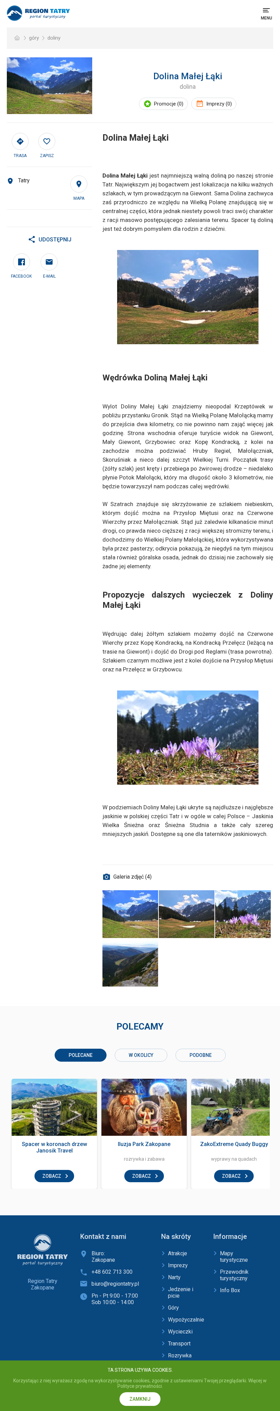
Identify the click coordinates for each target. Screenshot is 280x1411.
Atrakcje (177, 1253)
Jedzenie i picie (180, 1292)
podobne (201, 1055)
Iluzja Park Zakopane (144, 1144)
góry (34, 38)
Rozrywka (180, 1355)
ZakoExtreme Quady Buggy (234, 1144)
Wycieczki (180, 1331)
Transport (179, 1343)
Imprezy (178, 1265)
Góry (173, 1307)
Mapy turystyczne (234, 1256)
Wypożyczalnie (186, 1319)
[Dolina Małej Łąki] (49, 85)
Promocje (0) (168, 104)
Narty (174, 1277)
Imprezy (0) (219, 104)
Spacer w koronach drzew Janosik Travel (54, 1147)
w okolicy (141, 1055)
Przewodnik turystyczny (234, 1275)
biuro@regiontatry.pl (115, 1284)
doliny (53, 38)
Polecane (81, 1055)
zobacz (51, 1176)
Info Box (230, 1290)
